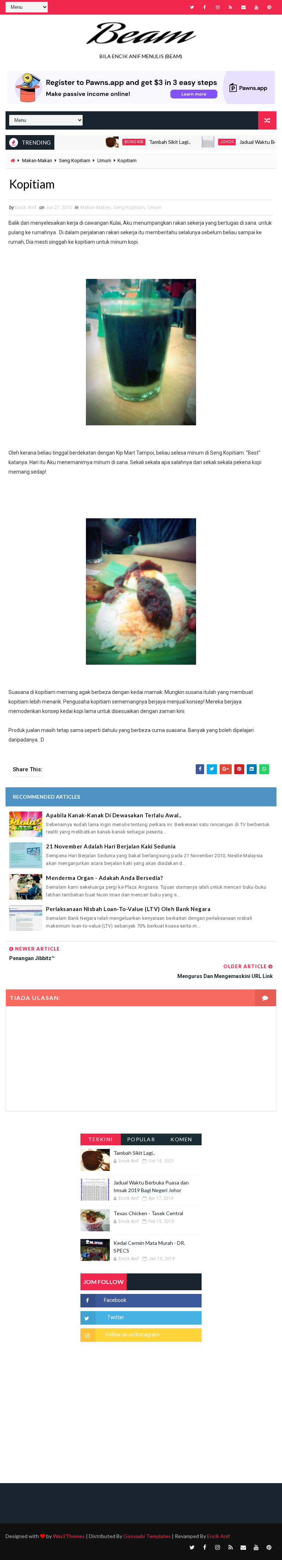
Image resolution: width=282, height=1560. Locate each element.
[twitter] (192, 7)
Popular (141, 1139)
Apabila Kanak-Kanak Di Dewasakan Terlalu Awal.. (113, 815)
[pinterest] (269, 7)
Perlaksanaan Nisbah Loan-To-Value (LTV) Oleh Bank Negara (128, 909)
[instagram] (217, 7)
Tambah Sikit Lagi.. (151, 142)
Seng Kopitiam (74, 160)
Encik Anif (218, 1536)
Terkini (100, 1139)
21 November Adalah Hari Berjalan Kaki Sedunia (111, 846)
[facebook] (204, 7)
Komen (181, 1139)
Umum (104, 160)
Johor (208, 142)
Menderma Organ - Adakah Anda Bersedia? (104, 877)
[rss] (230, 7)
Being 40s (115, 142)
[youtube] (256, 7)
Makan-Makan (37, 160)
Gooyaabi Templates (147, 1536)
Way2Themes (69, 1536)
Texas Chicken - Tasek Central (148, 1213)
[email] (243, 7)
